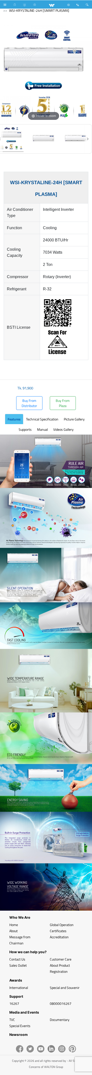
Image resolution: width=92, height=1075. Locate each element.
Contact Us (17, 959)
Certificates (58, 930)
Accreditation (59, 936)
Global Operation (62, 924)
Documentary (59, 1019)
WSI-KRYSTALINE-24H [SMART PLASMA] (39, 10)
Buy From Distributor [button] (29, 403)
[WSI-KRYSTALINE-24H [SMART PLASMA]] (43, 138)
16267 (14, 1003)
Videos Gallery (63, 429)
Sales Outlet (18, 965)
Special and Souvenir (64, 987)
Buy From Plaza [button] (63, 403)
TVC (12, 1019)
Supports (25, 429)
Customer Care (60, 959)
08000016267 (60, 1003)
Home (13, 924)
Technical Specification (42, 419)
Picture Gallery (74, 419)
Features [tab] (14, 419)
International (18, 987)
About (13, 930)
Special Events (19, 1025)
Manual (42, 429)
